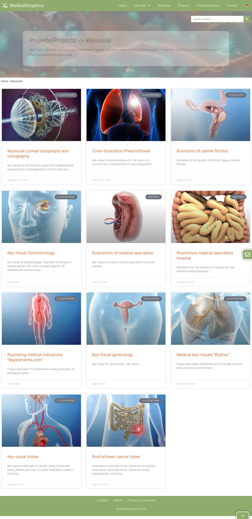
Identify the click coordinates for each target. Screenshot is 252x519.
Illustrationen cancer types (116, 456)
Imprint (118, 500)
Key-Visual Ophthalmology (31, 253)
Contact (232, 5)
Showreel (164, 5)
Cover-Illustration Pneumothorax (121, 151)
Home (122, 5)
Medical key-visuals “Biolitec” (203, 354)
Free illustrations (208, 5)
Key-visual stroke (22, 456)
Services (140, 5)
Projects (183, 5)
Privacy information (142, 500)
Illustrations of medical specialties (122, 253)
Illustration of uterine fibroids (202, 151)
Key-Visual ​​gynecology (112, 354)
